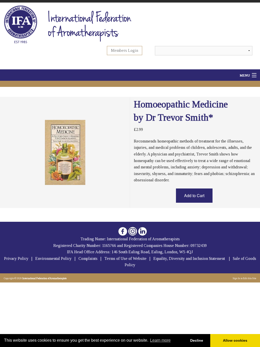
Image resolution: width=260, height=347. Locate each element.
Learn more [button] (160, 340)
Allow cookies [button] (235, 340)
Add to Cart (194, 195)
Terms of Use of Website (125, 258)
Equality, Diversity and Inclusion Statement (189, 258)
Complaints (88, 258)
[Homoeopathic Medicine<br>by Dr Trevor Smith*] (65, 152)
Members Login (124, 50)
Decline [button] (196, 340)
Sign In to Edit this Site (244, 278)
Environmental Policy (54, 258)
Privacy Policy (16, 258)
